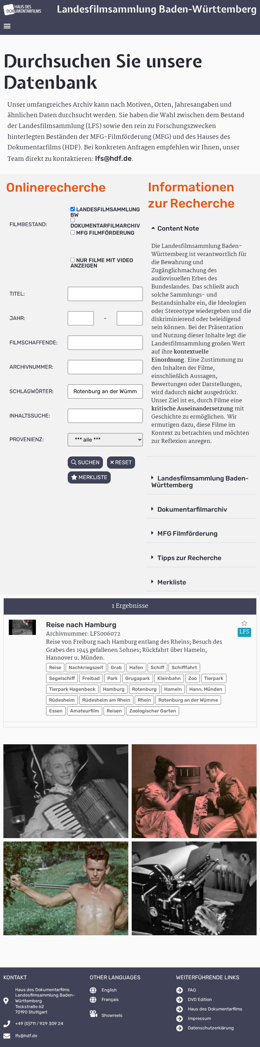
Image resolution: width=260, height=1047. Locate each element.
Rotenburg (144, 689)
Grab (116, 667)
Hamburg (114, 689)
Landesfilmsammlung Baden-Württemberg (199, 481)
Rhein (144, 700)
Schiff (157, 667)
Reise (55, 667)
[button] (7, 25)
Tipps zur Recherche (189, 558)
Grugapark (137, 678)
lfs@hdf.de (113, 158)
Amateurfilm (84, 711)
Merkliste (171, 582)
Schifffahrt (184, 667)
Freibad (91, 678)
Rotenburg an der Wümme (188, 700)
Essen (56, 711)
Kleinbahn (169, 678)
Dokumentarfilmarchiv (192, 509)
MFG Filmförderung (187, 533)
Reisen (114, 711)
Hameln (173, 689)
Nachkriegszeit (86, 667)
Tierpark (213, 678)
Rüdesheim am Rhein (106, 700)
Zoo (192, 678)
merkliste (92, 477)
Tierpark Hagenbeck (72, 689)
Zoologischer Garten (152, 711)
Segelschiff (62, 678)
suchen (88, 462)
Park (112, 678)
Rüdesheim (62, 700)
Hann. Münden (205, 689)
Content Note (178, 228)
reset (123, 462)
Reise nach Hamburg (81, 625)
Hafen (136, 667)
